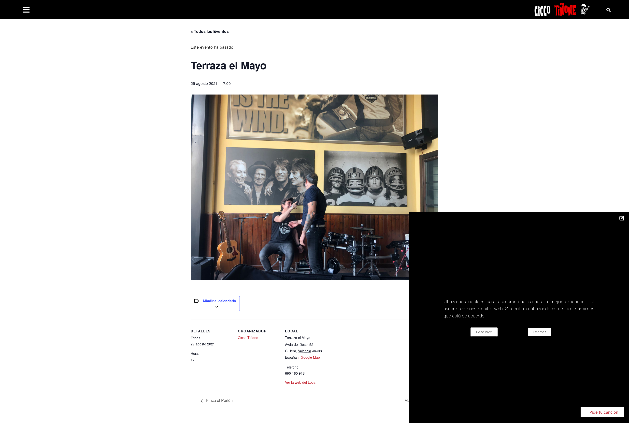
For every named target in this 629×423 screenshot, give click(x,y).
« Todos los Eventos (210, 31)
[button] (602, 412)
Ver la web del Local (300, 382)
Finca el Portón (219, 400)
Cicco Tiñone (248, 337)
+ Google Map (309, 357)
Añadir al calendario (219, 300)
